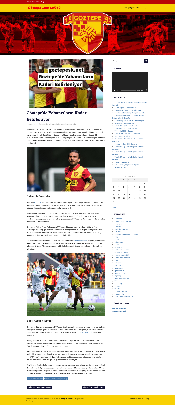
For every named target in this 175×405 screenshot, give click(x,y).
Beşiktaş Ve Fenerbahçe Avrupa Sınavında (130, 113)
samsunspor (119, 268)
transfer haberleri (121, 291)
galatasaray (119, 242)
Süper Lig (37, 203)
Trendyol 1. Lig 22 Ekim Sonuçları (126, 126)
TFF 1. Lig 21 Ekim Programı (125, 131)
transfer (117, 289)
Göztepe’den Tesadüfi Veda (93, 387)
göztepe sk (68, 124)
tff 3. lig (117, 286)
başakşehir (118, 224)
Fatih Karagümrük (81, 241)
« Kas (114, 207)
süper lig (118, 276)
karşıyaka (118, 263)
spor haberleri (119, 271)
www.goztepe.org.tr (119, 308)
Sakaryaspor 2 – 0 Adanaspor (125, 108)
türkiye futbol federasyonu (124, 297)
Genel (61, 124)
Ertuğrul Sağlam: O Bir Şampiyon (126, 144)
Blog (42, 2)
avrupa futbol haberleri (123, 221)
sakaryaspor (119, 265)
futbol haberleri (38, 379)
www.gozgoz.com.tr (119, 311)
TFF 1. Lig (118, 284)
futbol (56, 124)
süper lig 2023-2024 (122, 278)
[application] (130, 82)
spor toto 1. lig (120, 273)
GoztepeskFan (44, 124)
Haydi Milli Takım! (121, 167)
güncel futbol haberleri (123, 258)
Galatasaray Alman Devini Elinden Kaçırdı (129, 121)
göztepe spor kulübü (122, 255)
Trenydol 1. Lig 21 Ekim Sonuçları (126, 128)
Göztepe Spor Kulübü (33, 2)
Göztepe (47, 379)
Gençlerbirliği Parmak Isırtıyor (125, 123)
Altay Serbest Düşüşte (122, 136)
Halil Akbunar (87, 332)
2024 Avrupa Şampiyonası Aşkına (127, 165)
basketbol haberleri (121, 229)
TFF (116, 281)
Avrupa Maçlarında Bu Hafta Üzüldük (128, 110)
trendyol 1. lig (119, 294)
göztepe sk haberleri (122, 250)
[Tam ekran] (146, 90)
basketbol (118, 227)
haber (75, 124)
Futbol (29, 379)
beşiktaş (118, 232)
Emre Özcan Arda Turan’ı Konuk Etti (127, 134)
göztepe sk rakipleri (121, 252)
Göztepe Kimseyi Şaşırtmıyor (40, 387)
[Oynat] (114, 90)
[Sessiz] (142, 90)
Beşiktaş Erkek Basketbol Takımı (126, 234)
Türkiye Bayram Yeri (122, 162)
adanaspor (118, 219)
